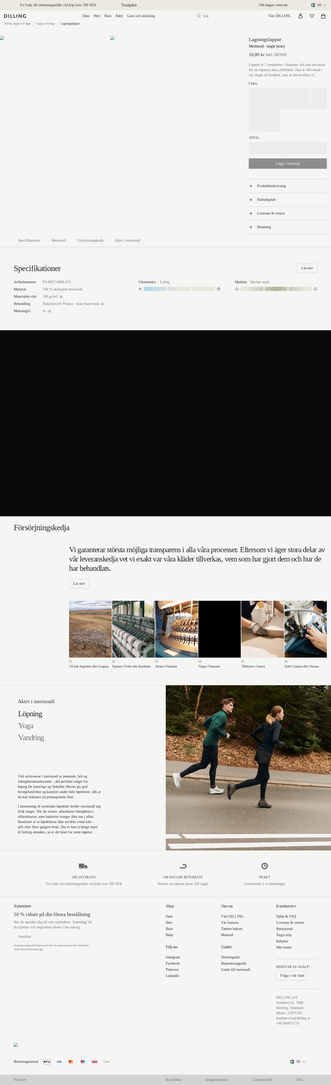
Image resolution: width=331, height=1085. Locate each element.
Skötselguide (266, 200)
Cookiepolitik (263, 1080)
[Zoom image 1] (55, 114)
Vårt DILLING (279, 16)
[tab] (30, 714)
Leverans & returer (271, 213)
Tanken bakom (232, 929)
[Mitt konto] (300, 16)
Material (227, 935)
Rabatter (282, 941)
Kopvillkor (174, 1080)
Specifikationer (29, 240)
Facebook (173, 963)
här (41, 949)
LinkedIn (172, 976)
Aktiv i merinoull (127, 240)
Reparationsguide (233, 963)
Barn (107, 16)
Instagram (173, 957)
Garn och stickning (141, 16)
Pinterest (172, 970)
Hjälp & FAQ (286, 916)
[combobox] (319, 5)
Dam (85, 16)
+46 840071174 (287, 1023)
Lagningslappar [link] (70, 23)
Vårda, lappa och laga (17, 23)
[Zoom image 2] (165, 114)
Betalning (264, 227)
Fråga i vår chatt (292, 976)
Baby (119, 16)
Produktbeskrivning (271, 186)
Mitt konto (284, 947)
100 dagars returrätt (273, 5)
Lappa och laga (45, 23)
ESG (299, 1080)
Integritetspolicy (217, 1080)
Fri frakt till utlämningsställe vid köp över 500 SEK (58, 5)
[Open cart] (323, 16)
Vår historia (229, 923)
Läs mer (307, 268)
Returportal (284, 929)
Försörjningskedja (90, 240)
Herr (97, 16)
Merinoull (58, 240)
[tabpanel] (248, 767)
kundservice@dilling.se (293, 1018)
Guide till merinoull (235, 970)
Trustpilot (129, 5)
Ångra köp (284, 935)
